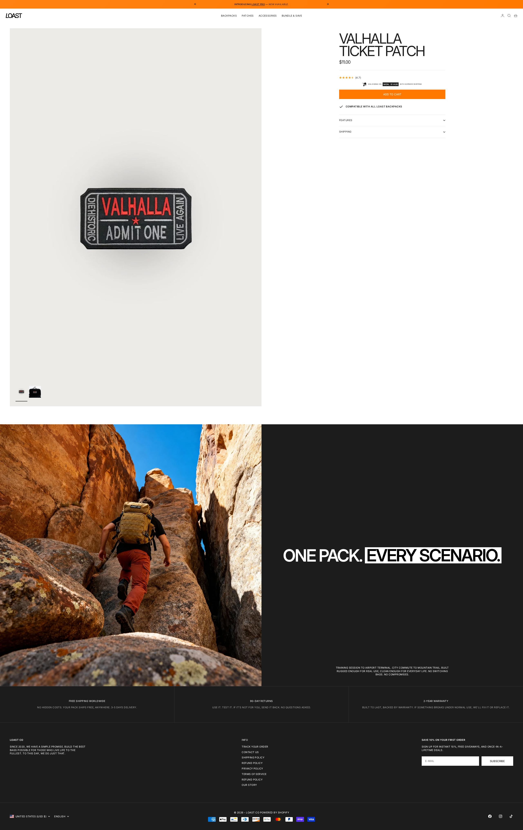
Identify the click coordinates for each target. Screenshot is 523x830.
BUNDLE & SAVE (292, 15)
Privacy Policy (252, 768)
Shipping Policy (253, 757)
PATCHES (248, 15)
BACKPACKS (229, 15)
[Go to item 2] (35, 392)
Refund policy (252, 779)
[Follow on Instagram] (500, 816)
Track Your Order (255, 746)
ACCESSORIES (268, 15)
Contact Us (250, 752)
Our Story (249, 784)
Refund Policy (252, 763)
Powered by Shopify (274, 812)
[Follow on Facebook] (490, 816)
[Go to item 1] (21, 392)
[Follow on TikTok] (511, 816)
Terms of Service (254, 774)
